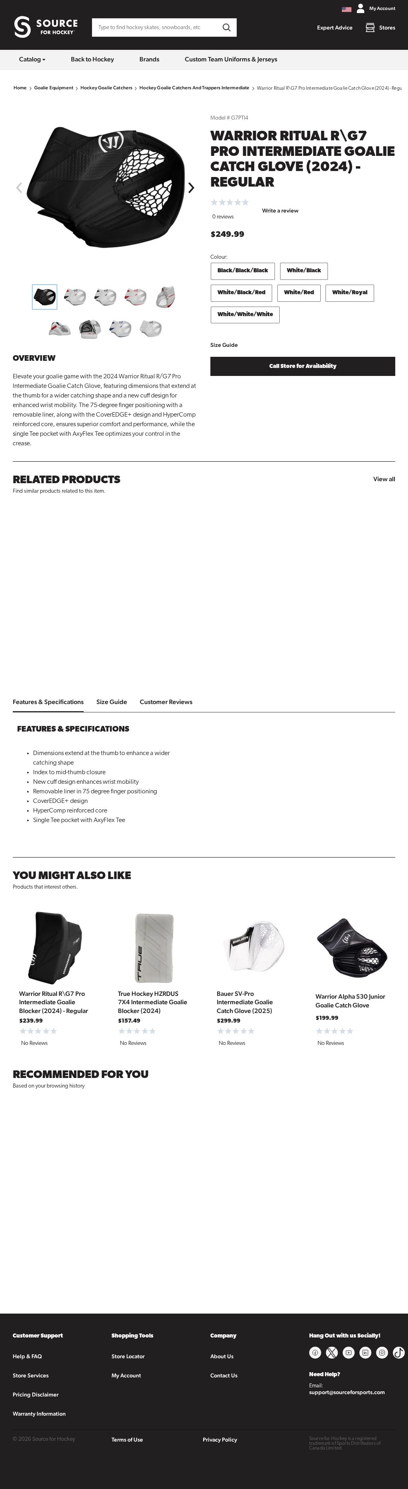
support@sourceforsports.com (347, 1392)
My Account (126, 1375)
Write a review (280, 210)
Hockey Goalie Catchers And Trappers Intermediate (194, 87)
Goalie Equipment (53, 87)
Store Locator (128, 1356)
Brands (149, 59)
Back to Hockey (92, 59)
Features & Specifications (48, 702)
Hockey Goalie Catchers (106, 87)
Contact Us (223, 1375)
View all (384, 479)
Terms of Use (127, 1439)
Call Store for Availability (303, 367)
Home (20, 87)
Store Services (31, 1375)
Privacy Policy (220, 1439)
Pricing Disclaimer (36, 1394)
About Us (221, 1356)
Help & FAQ (27, 1356)
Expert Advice (335, 27)
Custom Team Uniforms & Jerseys (231, 59)
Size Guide (224, 345)
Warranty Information (39, 1413)
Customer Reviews (166, 702)
